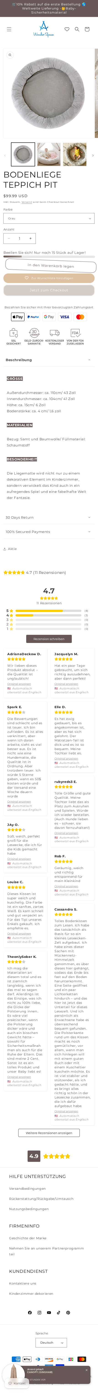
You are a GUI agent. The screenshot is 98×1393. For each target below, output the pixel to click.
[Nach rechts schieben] (93, 156)
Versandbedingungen (27, 1189)
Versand (27, 202)
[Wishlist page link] (67, 29)
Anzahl (8, 229)
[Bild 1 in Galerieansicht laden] (23, 154)
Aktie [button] (12, 549)
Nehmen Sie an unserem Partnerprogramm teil (46, 1251)
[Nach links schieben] (5, 156)
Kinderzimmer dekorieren (31, 1294)
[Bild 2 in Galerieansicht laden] (49, 154)
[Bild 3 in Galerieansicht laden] (75, 154)
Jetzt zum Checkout (49, 290)
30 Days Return (20, 517)
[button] (9, 29)
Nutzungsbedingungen (29, 1209)
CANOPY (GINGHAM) (40, 1372)
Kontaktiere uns (22, 1283)
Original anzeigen (19, 684)
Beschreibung (19, 360)
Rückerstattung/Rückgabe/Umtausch (41, 1199)
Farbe (8, 209)
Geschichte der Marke (27, 1238)
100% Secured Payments (28, 532)
